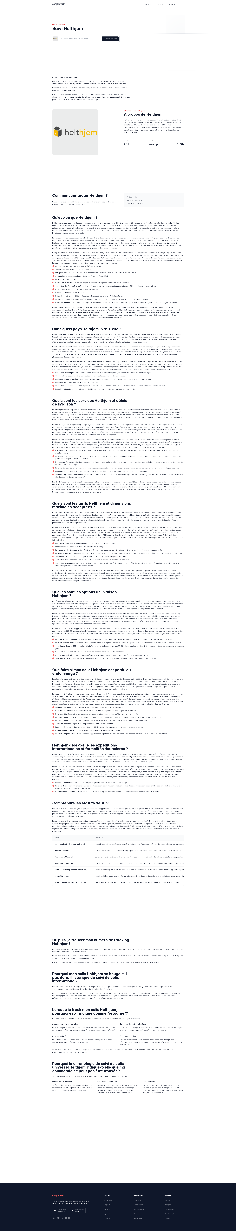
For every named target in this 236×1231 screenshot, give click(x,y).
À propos (168, 1205)
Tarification (160, 4)
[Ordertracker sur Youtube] (58, 1217)
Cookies (167, 1218)
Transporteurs (138, 1205)
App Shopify (148, 4)
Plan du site (138, 1218)
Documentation (139, 1209)
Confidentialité (169, 1209)
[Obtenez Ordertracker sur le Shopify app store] (69, 1217)
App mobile (107, 1214)
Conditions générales (171, 1214)
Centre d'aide (138, 1214)
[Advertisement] (107, 58)
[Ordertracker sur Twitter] (62, 1217)
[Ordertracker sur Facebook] (66, 1217)
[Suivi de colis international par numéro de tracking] (58, 4)
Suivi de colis (108, 1200)
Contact (167, 1200)
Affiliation (172, 4)
